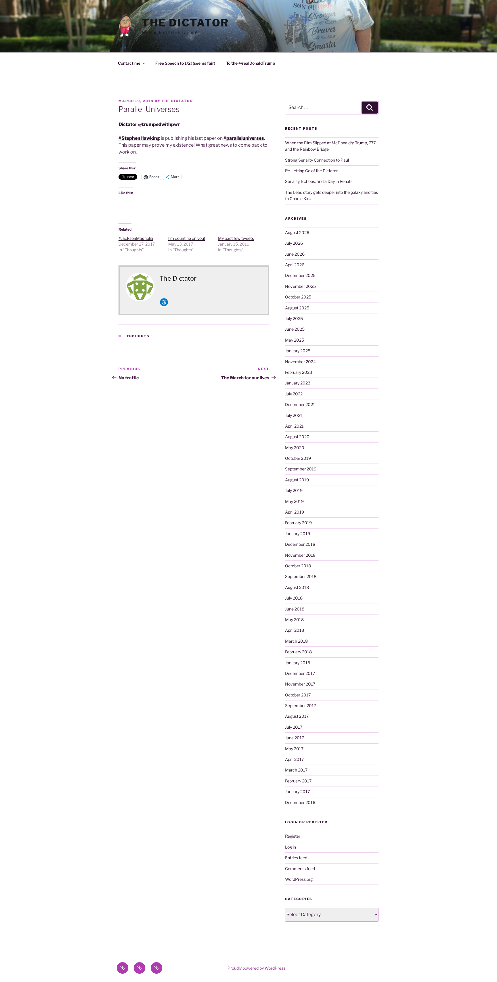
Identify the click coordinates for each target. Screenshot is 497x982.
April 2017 (294, 759)
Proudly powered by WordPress (256, 968)
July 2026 (294, 243)
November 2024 (300, 361)
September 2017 (300, 705)
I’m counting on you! (186, 238)
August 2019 (297, 479)
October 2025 (298, 296)
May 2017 (294, 748)
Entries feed (296, 857)
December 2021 (300, 404)
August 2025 (297, 307)
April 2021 (294, 426)
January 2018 (297, 662)
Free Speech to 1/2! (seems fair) (185, 63)
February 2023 (298, 372)
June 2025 (295, 329)
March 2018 (296, 641)
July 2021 (293, 415)
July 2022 (294, 393)
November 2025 (300, 286)
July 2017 (293, 727)
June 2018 (294, 608)
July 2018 (294, 598)
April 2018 (294, 630)
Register (292, 836)
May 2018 (294, 619)
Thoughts (138, 336)
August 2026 (297, 232)
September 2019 (300, 468)
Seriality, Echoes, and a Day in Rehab (318, 181)
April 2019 (294, 512)
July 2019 (294, 490)
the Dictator (185, 22)
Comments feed (300, 868)
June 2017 (294, 737)
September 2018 (300, 576)
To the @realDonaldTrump (250, 63)
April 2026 (294, 264)
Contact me (129, 63)
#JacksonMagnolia (135, 238)
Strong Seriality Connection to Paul (317, 160)
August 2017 (297, 716)
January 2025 (297, 350)
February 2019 (298, 522)
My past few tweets (236, 238)
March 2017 (296, 769)
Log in (290, 847)
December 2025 (300, 275)
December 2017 (300, 673)
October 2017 (298, 694)
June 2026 (295, 254)
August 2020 (297, 436)
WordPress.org (299, 879)
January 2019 (297, 533)
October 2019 (298, 458)
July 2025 (294, 318)
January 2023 (297, 382)
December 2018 (300, 544)
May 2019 (294, 501)
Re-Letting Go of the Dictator (311, 170)
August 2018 (297, 587)
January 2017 (297, 791)
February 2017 (298, 780)
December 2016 (300, 802)
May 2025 (294, 340)
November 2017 (300, 684)
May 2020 (294, 447)
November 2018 (300, 555)
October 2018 (298, 565)
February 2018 (298, 651)
